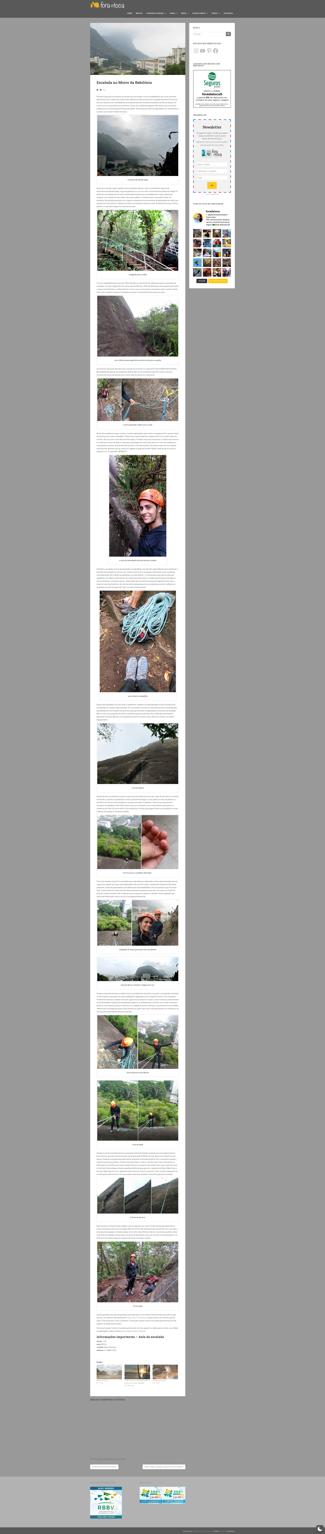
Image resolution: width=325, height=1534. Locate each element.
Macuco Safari (102, 1380)
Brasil (183, 13)
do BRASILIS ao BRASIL (155, 13)
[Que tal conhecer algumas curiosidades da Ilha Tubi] (226, 243)
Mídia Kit (139, 13)
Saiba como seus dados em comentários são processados (150, 1459)
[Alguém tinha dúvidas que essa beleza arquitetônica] (217, 233)
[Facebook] (216, 51)
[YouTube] (203, 51)
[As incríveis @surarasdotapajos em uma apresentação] (226, 253)
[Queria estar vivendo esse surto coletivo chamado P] (207, 243)
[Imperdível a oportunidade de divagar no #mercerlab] (197, 272)
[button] (320, 1529)
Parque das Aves (159, 1380)
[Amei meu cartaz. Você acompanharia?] (207, 262)
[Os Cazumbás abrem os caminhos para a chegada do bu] (217, 243)
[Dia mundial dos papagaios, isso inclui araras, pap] (197, 262)
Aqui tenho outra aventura (138, 1318)
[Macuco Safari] (109, 1372)
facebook (141, 1331)
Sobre (129, 13)
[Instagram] (196, 51)
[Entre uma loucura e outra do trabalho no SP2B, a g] (207, 233)
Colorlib (215, 1531)
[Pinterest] (209, 51)
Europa (215, 13)
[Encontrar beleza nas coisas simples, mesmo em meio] (197, 233)
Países (172, 13)
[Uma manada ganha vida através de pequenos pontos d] (207, 272)
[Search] (228, 34)
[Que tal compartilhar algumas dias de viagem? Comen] (217, 253)
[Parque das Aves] (165, 1372)
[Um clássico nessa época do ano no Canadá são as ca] (226, 272)
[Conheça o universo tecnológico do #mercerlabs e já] (217, 272)
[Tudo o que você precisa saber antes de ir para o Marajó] (137, 1372)
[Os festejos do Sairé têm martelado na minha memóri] (217, 262)
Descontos (228, 13)
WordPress (231, 1531)
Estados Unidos (199, 13)
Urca (104, 90)
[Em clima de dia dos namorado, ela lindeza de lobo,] (197, 253)
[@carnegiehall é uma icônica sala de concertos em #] (226, 262)
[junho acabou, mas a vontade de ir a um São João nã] (197, 243)
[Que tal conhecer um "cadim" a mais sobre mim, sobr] (207, 253)
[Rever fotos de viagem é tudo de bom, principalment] (226, 233)
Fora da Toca (187, 1531)
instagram (129, 1331)
